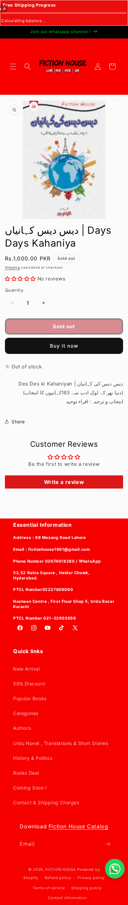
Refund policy (58, 877)
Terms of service (49, 888)
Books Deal (26, 773)
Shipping (12, 267)
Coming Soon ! (30, 787)
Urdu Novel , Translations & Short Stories (60, 743)
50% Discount (29, 683)
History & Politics (33, 758)
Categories (25, 713)
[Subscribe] (107, 844)
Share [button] (18, 421)
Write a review (64, 482)
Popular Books (30, 698)
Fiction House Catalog (78, 826)
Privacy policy (91, 877)
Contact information (67, 897)
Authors (22, 728)
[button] (13, 66)
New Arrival (26, 669)
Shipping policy (86, 888)
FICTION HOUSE (60, 869)
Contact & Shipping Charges (46, 802)
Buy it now (64, 346)
